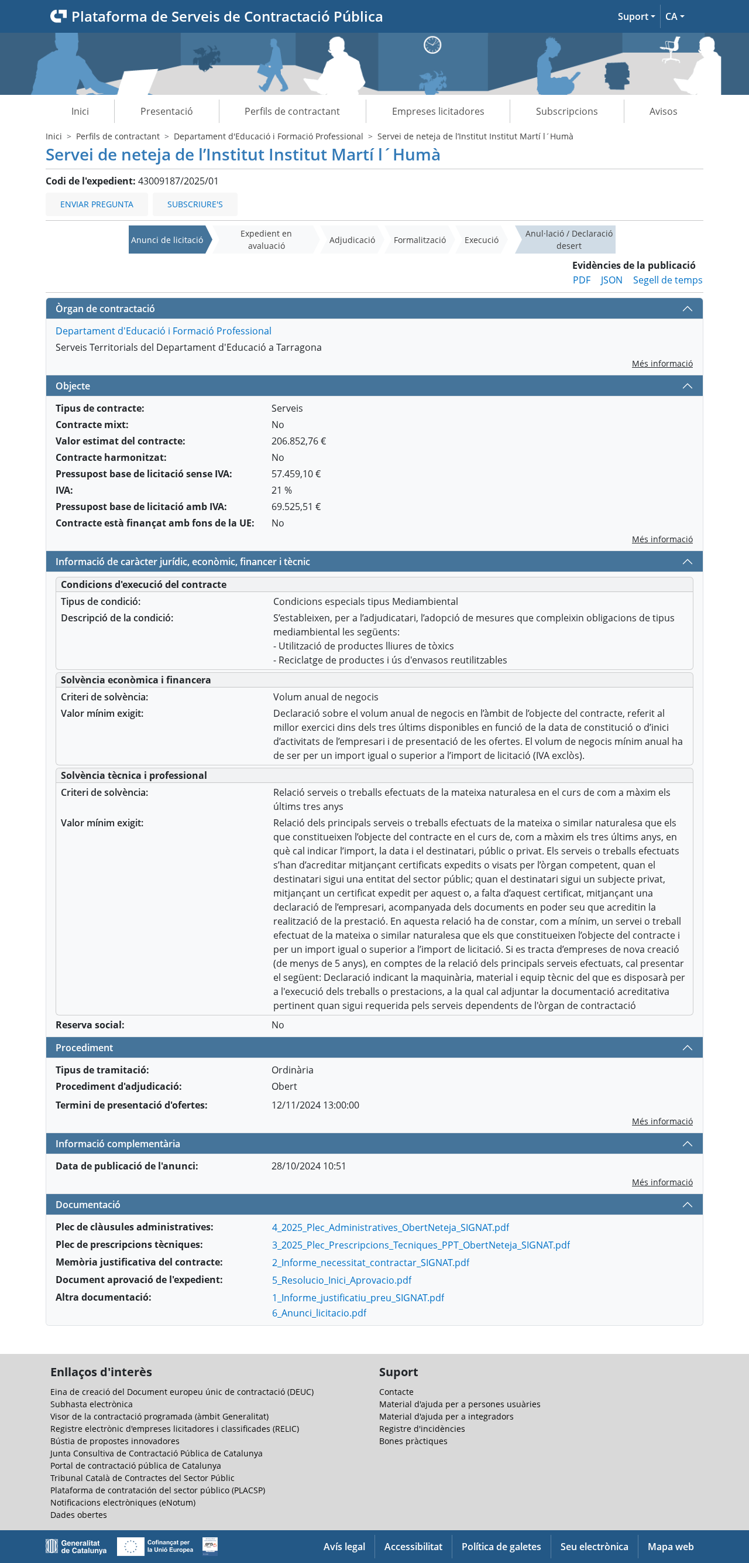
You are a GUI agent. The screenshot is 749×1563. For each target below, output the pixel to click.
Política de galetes (501, 1546)
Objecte (73, 385)
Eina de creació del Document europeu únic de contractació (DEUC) (182, 1391)
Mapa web (671, 1546)
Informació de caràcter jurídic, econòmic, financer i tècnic (183, 561)
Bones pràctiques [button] (413, 1440)
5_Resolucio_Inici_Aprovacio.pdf (341, 1280)
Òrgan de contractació (105, 308)
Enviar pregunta (96, 204)
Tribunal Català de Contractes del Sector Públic (142, 1477)
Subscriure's (195, 204)
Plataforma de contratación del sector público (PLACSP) (157, 1490)
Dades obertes (78, 1514)
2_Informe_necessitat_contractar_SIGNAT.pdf (370, 1262)
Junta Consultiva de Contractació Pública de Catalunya (156, 1453)
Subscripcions (567, 111)
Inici (80, 111)
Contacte (396, 1391)
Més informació (662, 363)
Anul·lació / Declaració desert (569, 239)
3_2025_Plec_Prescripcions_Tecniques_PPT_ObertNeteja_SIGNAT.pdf (421, 1245)
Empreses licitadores (438, 111)
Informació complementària (118, 1143)
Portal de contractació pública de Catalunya (135, 1465)
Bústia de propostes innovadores (115, 1440)
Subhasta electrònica (91, 1404)
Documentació (88, 1204)
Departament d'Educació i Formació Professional (268, 136)
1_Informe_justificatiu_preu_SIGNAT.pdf (358, 1297)
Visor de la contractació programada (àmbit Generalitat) (159, 1416)
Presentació (166, 111)
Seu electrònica (594, 1546)
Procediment (84, 1047)
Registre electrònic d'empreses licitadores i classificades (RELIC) (174, 1428)
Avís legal (344, 1546)
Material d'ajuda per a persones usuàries (460, 1404)
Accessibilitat (413, 1546)
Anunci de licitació (167, 239)
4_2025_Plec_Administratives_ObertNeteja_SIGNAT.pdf (390, 1227)
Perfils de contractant (292, 111)
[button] (636, 16)
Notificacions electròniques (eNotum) (122, 1502)
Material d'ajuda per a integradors (446, 1416)
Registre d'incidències (422, 1428)
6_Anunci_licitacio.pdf (319, 1313)
